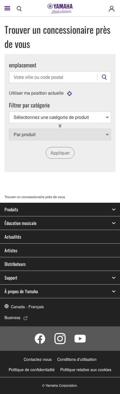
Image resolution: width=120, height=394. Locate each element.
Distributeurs (15, 264)
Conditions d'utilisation (77, 359)
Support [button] (10, 277)
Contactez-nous (38, 359)
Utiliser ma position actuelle (36, 93)
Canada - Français (27, 306)
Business (12, 317)
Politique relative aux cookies (85, 369)
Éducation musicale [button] (20, 223)
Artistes (10, 250)
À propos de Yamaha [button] (21, 291)
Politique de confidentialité (32, 369)
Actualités (12, 236)
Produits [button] (11, 209)
